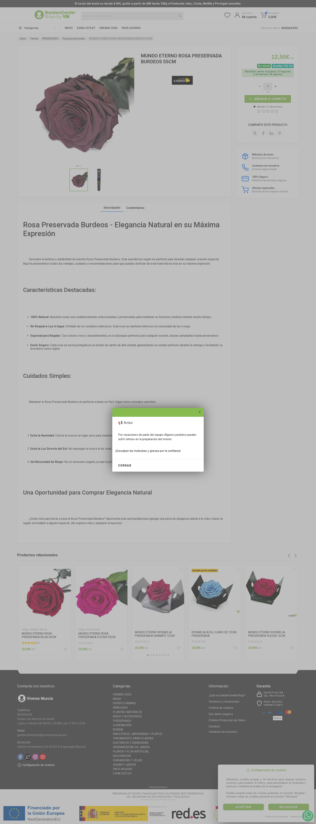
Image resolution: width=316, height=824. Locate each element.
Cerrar (124, 465)
